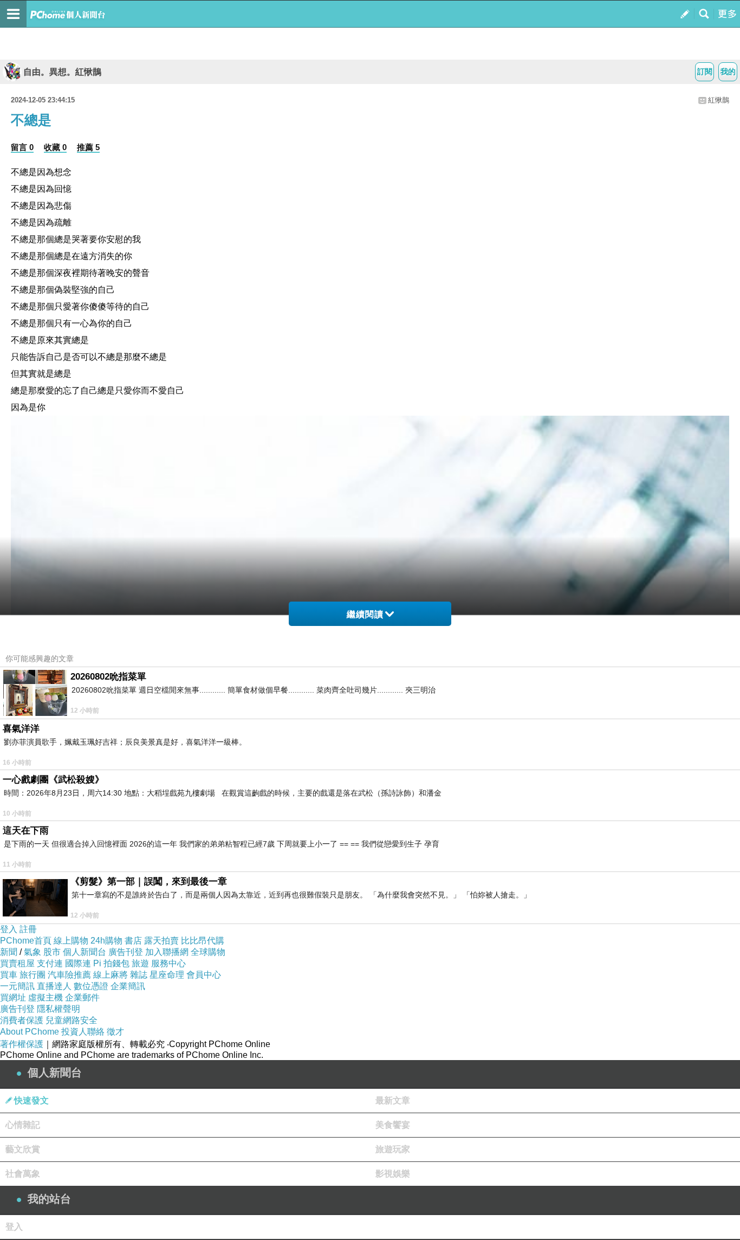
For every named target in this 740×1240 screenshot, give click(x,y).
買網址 (13, 997)
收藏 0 (55, 147)
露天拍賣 (161, 940)
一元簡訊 (17, 986)
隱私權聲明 (58, 1008)
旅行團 (33, 974)
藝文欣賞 (22, 1149)
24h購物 (106, 940)
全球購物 (208, 952)
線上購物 (71, 940)
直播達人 (54, 986)
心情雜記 (22, 1124)
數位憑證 (91, 986)
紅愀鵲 (718, 100)
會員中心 (203, 974)
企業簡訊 (128, 986)
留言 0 (22, 147)
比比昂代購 (202, 940)
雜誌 (138, 974)
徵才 (115, 1031)
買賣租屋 (17, 963)
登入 (8, 929)
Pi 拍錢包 (111, 963)
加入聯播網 (167, 952)
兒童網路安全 (72, 1020)
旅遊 (140, 963)
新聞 (8, 952)
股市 (52, 952)
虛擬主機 (45, 997)
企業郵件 (82, 997)
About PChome (29, 1031)
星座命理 (167, 974)
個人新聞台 (84, 952)
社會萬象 (22, 1173)
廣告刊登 (125, 952)
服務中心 (168, 963)
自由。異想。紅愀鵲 (62, 71)
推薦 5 (88, 147)
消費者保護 (21, 1020)
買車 (8, 974)
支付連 (50, 963)
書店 (133, 940)
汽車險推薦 (69, 974)
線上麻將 (110, 974)
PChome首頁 (25, 940)
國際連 (78, 963)
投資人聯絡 (83, 1031)
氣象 (32, 952)
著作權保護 (21, 1044)
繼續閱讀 (365, 614)
